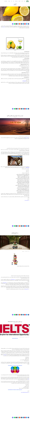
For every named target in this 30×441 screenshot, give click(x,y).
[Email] (16, 24)
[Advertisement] (15, 33)
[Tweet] (26, 24)
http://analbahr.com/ (27, 200)
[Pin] (25, 24)
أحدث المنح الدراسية (15, 5)
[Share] (28, 24)
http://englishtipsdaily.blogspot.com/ (25, 392)
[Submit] (19, 24)
